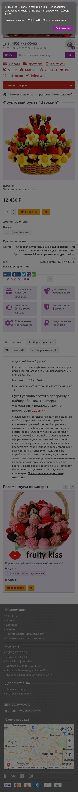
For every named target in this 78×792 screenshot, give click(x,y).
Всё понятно (63, 28)
